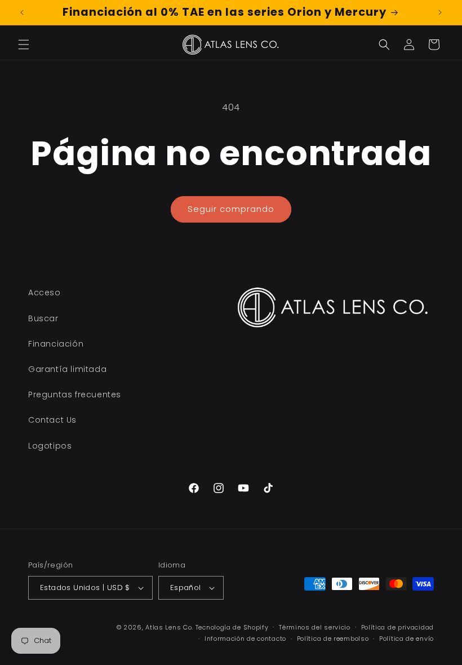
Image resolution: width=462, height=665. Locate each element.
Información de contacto (245, 638)
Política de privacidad (397, 627)
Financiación (55, 343)
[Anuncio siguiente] (440, 12)
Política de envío (406, 638)
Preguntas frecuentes (74, 394)
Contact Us (52, 419)
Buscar (43, 318)
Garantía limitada (67, 369)
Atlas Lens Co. (169, 627)
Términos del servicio (314, 627)
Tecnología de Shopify (232, 627)
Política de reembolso (333, 638)
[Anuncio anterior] (22, 12)
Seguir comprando (231, 209)
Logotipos (50, 445)
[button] (23, 44)
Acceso (44, 292)
